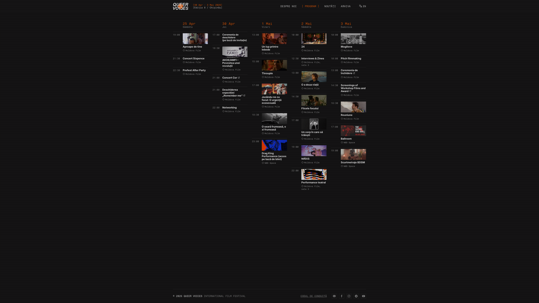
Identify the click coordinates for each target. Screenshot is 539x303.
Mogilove (346, 46)
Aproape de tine (192, 46)
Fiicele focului (309, 108)
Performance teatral (313, 182)
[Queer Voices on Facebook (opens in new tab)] (341, 296)
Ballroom (346, 138)
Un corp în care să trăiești (312, 133)
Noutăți (330, 6)
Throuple (267, 73)
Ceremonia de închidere (349, 72)
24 (303, 46)
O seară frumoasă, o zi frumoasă (274, 128)
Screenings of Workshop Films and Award (353, 88)
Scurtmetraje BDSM (353, 162)
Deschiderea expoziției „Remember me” (232, 92)
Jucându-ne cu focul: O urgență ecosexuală (271, 100)
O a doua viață (309, 84)
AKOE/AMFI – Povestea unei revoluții (231, 62)
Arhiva (346, 6)
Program (310, 6)
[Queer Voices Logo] (180, 6)
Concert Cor (229, 77)
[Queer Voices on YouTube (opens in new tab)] (363, 296)
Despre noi (288, 6)
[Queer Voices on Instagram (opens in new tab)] (348, 296)
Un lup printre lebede (270, 48)
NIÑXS (305, 158)
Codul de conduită (314, 296)
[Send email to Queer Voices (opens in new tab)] (334, 296)
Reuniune (346, 114)
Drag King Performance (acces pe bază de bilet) (274, 156)
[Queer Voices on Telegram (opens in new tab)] (356, 296)
